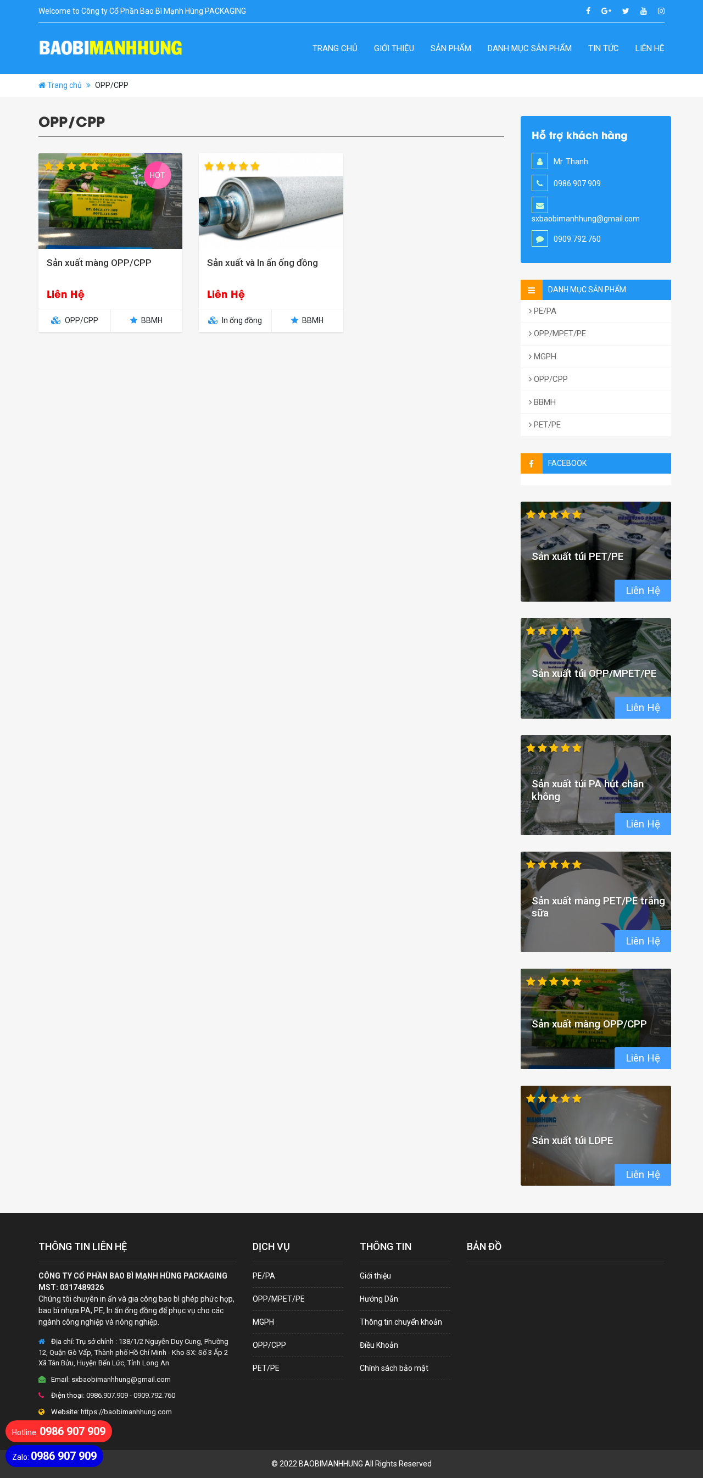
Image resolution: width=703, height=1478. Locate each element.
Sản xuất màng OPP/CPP (99, 262)
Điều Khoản (379, 1345)
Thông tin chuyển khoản (401, 1322)
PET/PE (546, 425)
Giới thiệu (394, 48)
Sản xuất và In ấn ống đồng (262, 262)
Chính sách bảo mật (394, 1368)
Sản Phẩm (451, 48)
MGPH (544, 357)
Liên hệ (650, 48)
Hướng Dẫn (379, 1298)
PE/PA (544, 311)
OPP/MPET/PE (559, 333)
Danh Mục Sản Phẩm (530, 48)
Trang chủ (335, 48)
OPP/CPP (550, 379)
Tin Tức (603, 48)
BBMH (544, 402)
